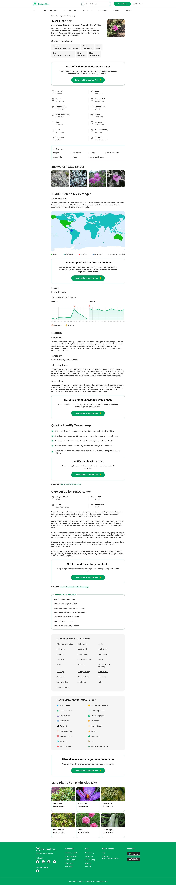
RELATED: (66, 484)
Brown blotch (82, 649)
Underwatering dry (63, 687)
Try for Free (122, 4)
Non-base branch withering (104, 666)
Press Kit (88, 867)
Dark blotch (82, 644)
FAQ (103, 853)
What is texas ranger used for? (65, 604)
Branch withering (84, 677)
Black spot (102, 677)
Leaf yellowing (83, 654)
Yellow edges (103, 654)
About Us (115, 10)
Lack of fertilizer (62, 682)
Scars (59, 664)
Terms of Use (89, 856)
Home (35, 10)
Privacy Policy (89, 853)
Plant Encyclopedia (58, 16)
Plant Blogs (103, 10)
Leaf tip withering (84, 672)
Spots (100, 644)
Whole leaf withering (85, 659)
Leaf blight (60, 672)
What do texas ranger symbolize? (66, 626)
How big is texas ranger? (63, 621)
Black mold (61, 677)
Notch (100, 659)
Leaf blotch (82, 682)
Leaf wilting (61, 659)
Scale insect (102, 649)
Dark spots (61, 649)
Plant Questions (70, 860)
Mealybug (81, 664)
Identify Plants (88, 10)
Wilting (100, 682)
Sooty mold (61, 654)
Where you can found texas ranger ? (67, 617)
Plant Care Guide (70, 856)
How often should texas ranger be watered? (70, 612)
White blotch (103, 672)
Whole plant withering (65, 644)
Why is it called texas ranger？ (65, 599)
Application (129, 10)
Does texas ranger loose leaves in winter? (69, 608)
